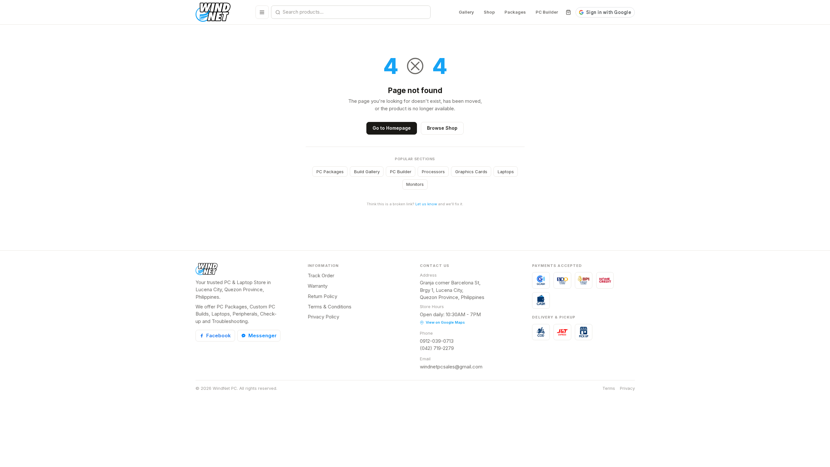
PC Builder (547, 12)
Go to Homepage (392, 128)
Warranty (317, 286)
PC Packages (330, 171)
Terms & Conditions (329, 307)
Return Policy (322, 296)
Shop (489, 12)
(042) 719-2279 (437, 348)
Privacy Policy (323, 317)
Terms (608, 388)
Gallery (466, 12)
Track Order (321, 275)
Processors (433, 171)
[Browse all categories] (262, 12)
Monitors (415, 184)
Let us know (426, 204)
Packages (515, 12)
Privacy (627, 388)
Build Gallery (367, 171)
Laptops (506, 171)
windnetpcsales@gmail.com (451, 367)
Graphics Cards (471, 171)
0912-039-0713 (437, 341)
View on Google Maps (445, 322)
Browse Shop (442, 128)
